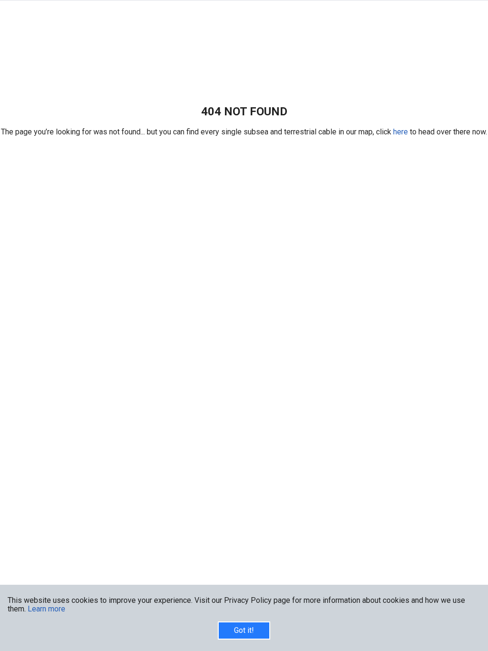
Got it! (244, 630)
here (401, 131)
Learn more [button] (46, 608)
